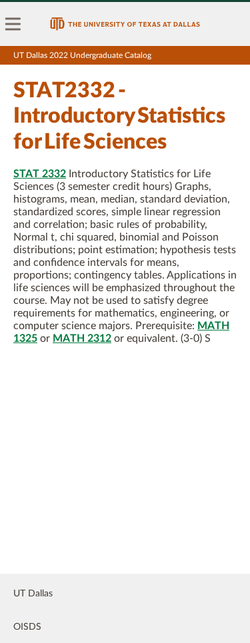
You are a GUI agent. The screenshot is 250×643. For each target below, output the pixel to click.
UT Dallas (33, 593)
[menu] (13, 24)
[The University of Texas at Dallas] (125, 24)
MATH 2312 (82, 338)
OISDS (27, 627)
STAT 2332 (39, 174)
